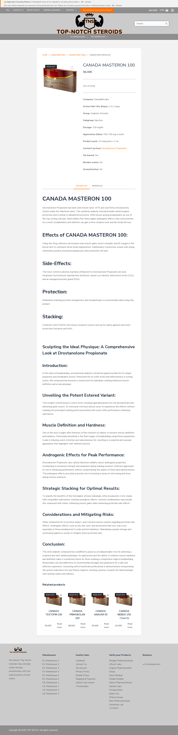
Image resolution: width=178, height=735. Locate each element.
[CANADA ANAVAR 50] (100, 599)
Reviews (70, 10)
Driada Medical (116, 678)
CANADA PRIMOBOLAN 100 (77, 615)
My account (81, 667)
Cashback (80, 660)
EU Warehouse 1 (50, 660)
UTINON (113, 708)
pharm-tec (114, 693)
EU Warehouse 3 (50, 667)
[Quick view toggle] (61, 595)
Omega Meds (115, 689)
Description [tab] (81, 186)
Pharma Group (116, 697)
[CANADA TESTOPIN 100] (53, 599)
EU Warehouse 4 (50, 671)
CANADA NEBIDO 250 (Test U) (124, 615)
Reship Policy (82, 675)
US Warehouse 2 (50, 689)
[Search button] (166, 23)
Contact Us (18, 10)
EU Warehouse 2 (50, 664)
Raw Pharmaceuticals (119, 700)
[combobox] (149, 23)
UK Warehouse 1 (50, 682)
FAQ (7, 10)
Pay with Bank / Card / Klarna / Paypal (97, 10)
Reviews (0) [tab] (97, 186)
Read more (59, 625)
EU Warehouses (78, 37)
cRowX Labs (115, 664)
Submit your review (85, 682)
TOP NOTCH (33, 730)
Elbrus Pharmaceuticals (120, 682)
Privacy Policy (33, 10)
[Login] (172, 10)
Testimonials (82, 686)
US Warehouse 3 (50, 693)
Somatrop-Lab (116, 704)
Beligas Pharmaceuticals (121, 660)
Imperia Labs (115, 686)
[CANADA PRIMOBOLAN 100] (77, 599)
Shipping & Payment (51, 10)
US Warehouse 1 (50, 686)
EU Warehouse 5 (50, 675)
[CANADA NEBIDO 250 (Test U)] (124, 599)
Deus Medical (116, 675)
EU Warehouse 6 (50, 678)
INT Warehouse (98, 37)
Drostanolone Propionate (114, 148)
